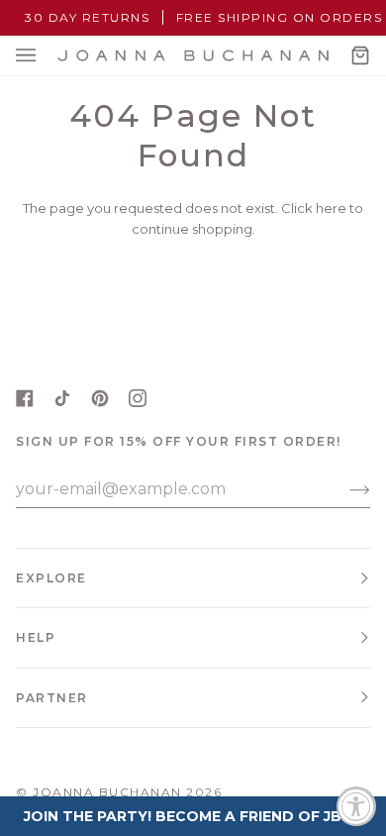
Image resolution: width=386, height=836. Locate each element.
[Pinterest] (100, 398)
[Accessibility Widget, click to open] (356, 806)
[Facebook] (25, 398)
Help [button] (35, 637)
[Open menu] (45, 55)
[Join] (344, 489)
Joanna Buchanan (107, 791)
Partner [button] (52, 697)
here (331, 208)
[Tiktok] (62, 398)
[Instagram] (137, 398)
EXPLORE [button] (51, 578)
